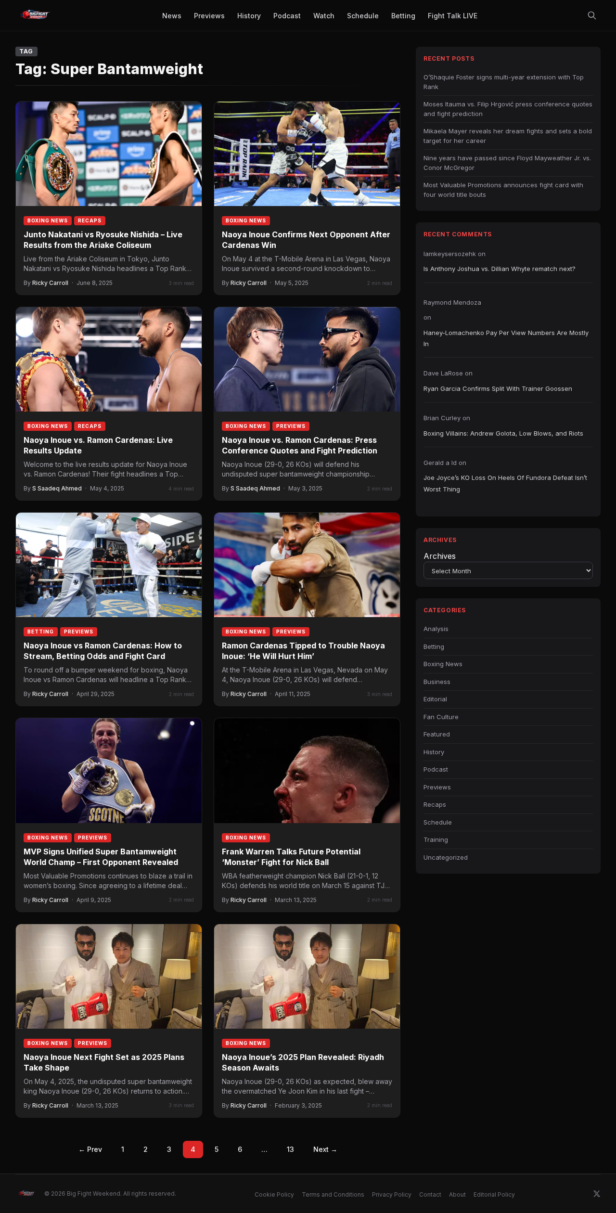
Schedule (438, 822)
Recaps (90, 220)
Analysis (436, 628)
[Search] (592, 15)
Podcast (436, 769)
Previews (291, 426)
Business (437, 681)
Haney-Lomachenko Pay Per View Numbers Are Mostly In (506, 338)
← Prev (90, 1149)
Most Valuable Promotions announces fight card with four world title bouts (503, 189)
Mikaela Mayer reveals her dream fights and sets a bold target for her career (508, 135)
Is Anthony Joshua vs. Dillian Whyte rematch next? (500, 268)
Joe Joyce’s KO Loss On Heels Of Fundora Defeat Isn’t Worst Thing (505, 483)
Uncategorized (446, 857)
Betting (40, 631)
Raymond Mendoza (452, 302)
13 (290, 1149)
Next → (325, 1149)
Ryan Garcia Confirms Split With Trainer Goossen (498, 388)
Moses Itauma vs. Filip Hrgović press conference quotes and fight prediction (508, 108)
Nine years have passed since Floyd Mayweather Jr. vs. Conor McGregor (507, 162)
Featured (437, 734)
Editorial (435, 699)
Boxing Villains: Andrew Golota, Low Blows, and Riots (503, 433)
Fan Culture (441, 717)
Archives (440, 556)
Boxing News (47, 220)
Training (436, 839)
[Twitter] (597, 1194)
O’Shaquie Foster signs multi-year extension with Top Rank (504, 81)
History (434, 752)
